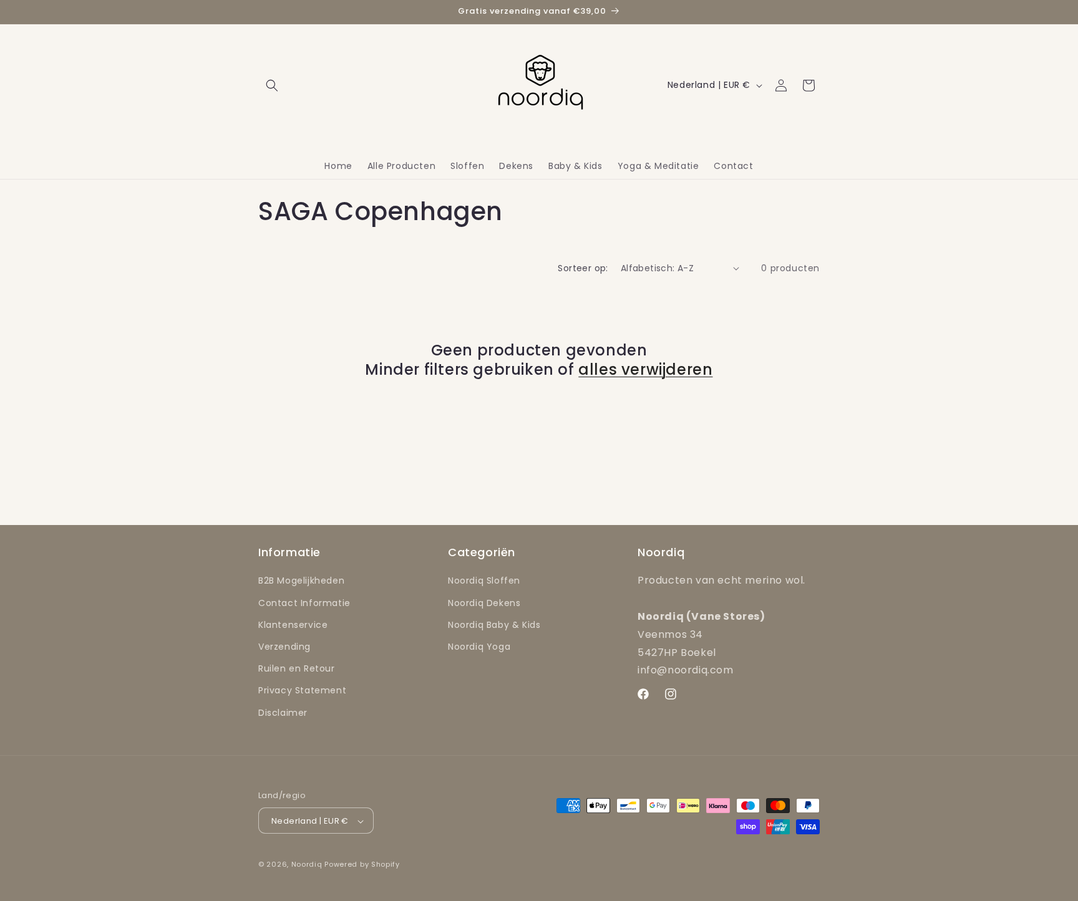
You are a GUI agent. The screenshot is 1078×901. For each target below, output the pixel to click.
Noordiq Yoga (479, 646)
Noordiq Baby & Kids (494, 625)
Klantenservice (293, 625)
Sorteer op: (583, 268)
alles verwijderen (645, 369)
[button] (272, 85)
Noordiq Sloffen (484, 581)
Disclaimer (283, 712)
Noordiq (307, 865)
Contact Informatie (304, 603)
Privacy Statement (302, 691)
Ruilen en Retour (296, 669)
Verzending (284, 646)
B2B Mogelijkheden (301, 581)
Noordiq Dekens (484, 603)
